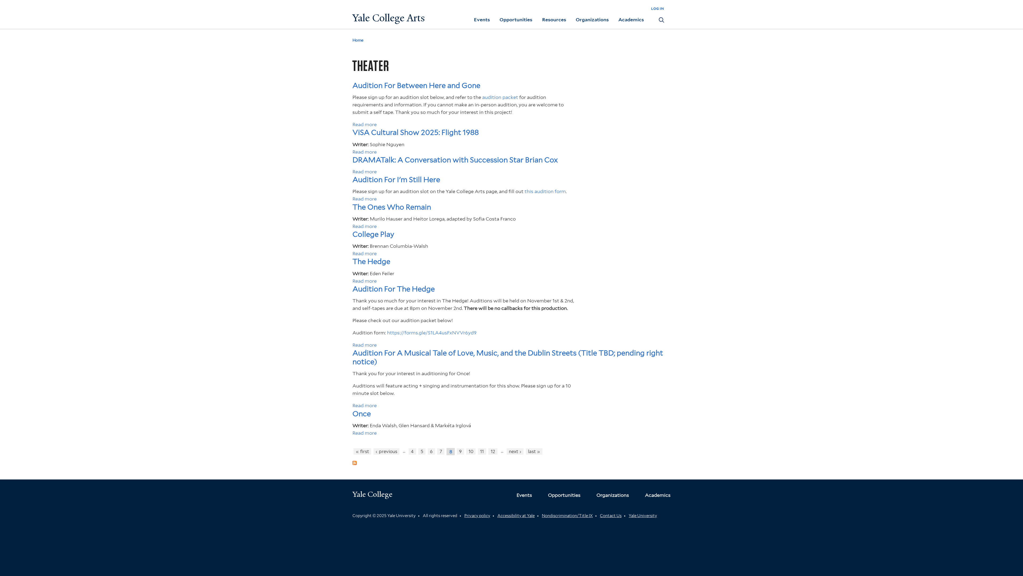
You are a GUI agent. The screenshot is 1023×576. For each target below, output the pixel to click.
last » (534, 451)
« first (362, 451)
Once (361, 413)
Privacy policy (477, 515)
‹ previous (386, 451)
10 (471, 451)
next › (515, 451)
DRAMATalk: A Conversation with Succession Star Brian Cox (455, 159)
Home (357, 40)
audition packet (500, 97)
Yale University (643, 515)
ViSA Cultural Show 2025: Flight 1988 (415, 132)
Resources (554, 19)
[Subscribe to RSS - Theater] (354, 461)
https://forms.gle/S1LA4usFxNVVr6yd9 (432, 332)
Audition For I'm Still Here (396, 179)
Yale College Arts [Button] (388, 18)
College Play (373, 234)
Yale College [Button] (372, 494)
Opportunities (516, 19)
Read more (364, 124)
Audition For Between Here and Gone (416, 85)
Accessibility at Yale (516, 515)
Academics (631, 19)
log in (657, 8)
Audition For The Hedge (393, 289)
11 (482, 451)
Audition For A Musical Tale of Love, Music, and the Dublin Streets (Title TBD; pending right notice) (507, 357)
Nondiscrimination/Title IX (567, 515)
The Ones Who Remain (391, 207)
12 (493, 451)
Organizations (592, 19)
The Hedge (371, 261)
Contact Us (611, 515)
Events (482, 19)
